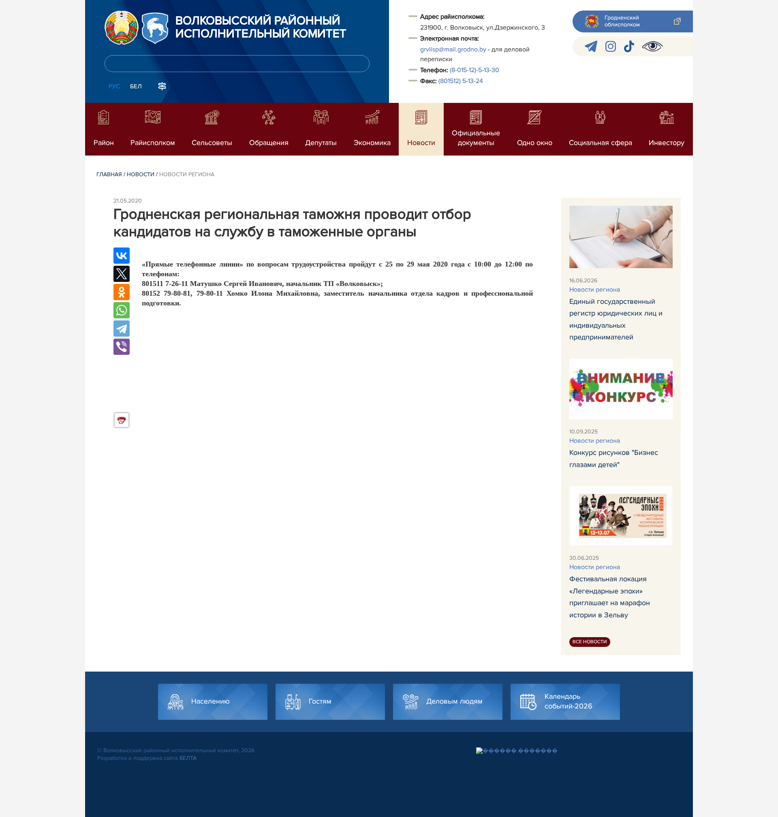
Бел (136, 86)
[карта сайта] (162, 85)
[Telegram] (121, 328)
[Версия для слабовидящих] (652, 46)
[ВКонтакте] (121, 255)
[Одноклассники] (121, 292)
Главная (109, 174)
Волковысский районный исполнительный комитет (260, 28)
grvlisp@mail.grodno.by (453, 49)
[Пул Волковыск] (591, 46)
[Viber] (121, 347)
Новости (140, 174)
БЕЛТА (188, 758)
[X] (121, 274)
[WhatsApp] (121, 310)
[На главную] (122, 28)
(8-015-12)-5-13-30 (474, 70)
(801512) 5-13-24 (460, 81)
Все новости (590, 642)
